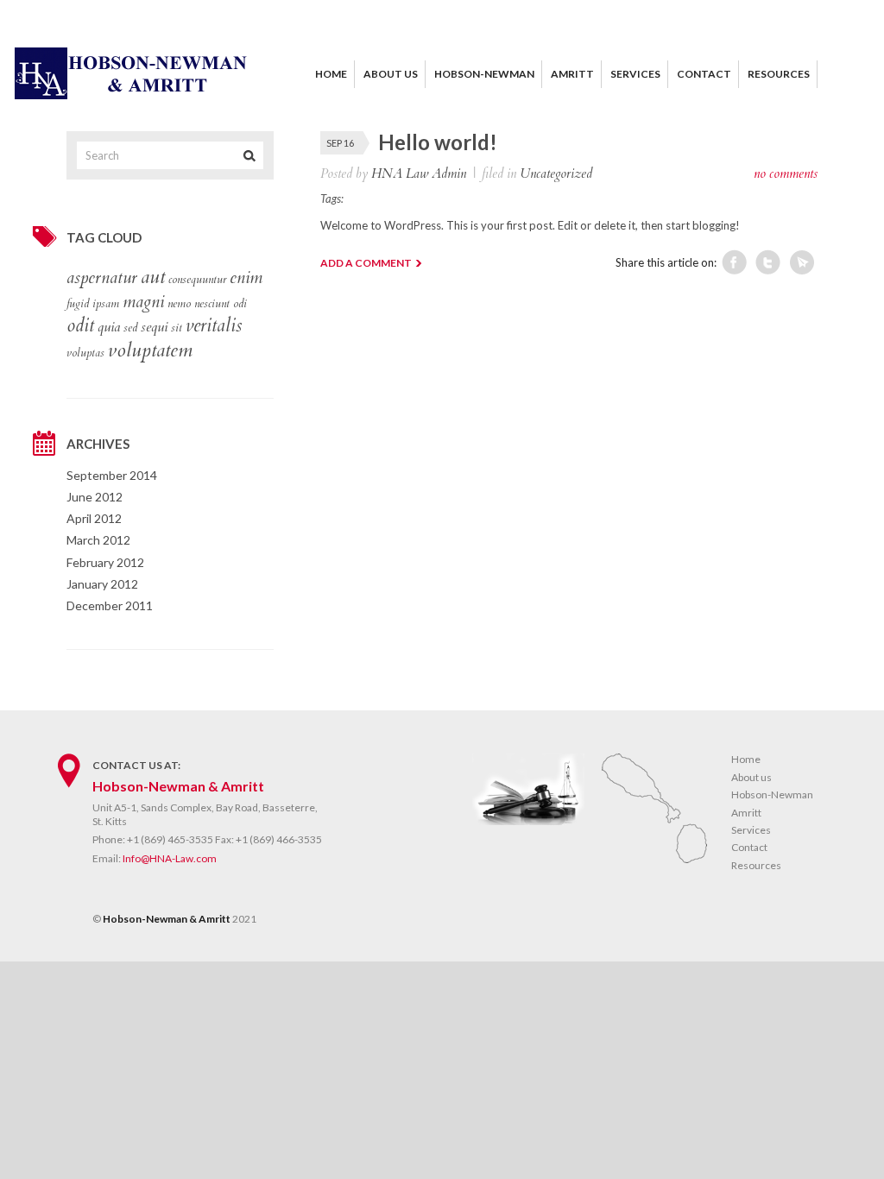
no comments (786, 173)
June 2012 (94, 496)
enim (246, 277)
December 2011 (109, 605)
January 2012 (102, 584)
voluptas (85, 353)
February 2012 (105, 562)
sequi (154, 327)
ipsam (105, 304)
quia (109, 327)
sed (130, 328)
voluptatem (150, 350)
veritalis (214, 326)
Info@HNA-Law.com (170, 858)
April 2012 (94, 518)
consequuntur (197, 279)
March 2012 (98, 540)
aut (153, 277)
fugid (77, 304)
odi (240, 304)
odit (80, 326)
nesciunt (212, 304)
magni (143, 302)
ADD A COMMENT (366, 262)
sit (176, 328)
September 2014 (111, 475)
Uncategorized (556, 173)
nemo (179, 304)
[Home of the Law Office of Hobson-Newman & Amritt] (131, 95)
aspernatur (101, 277)
